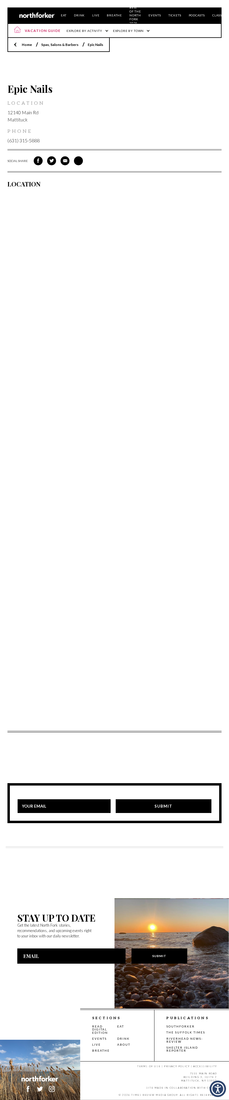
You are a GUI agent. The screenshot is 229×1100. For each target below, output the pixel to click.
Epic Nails (95, 44)
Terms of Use (148, 1066)
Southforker (180, 1026)
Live (95, 15)
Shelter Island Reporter (182, 1049)
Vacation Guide (43, 30)
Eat (63, 15)
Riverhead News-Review (184, 1040)
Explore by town (128, 31)
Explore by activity (84, 31)
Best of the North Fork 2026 (135, 15)
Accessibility (205, 1066)
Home (27, 44)
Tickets (174, 15)
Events (154, 15)
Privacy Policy (177, 1066)
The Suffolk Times (185, 1032)
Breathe (114, 15)
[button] (218, 1089)
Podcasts (197, 15)
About (123, 1044)
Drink (79, 15)
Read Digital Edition (100, 1029)
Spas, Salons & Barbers (59, 44)
